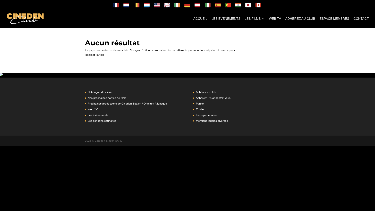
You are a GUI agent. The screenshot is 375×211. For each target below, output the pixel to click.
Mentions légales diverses (212, 120)
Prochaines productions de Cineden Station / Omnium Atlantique (127, 103)
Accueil (200, 18)
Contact (361, 18)
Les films (253, 18)
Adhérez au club (300, 18)
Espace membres (334, 18)
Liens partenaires (206, 115)
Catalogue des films (100, 92)
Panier (200, 103)
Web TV (275, 18)
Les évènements (226, 18)
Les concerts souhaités (102, 120)
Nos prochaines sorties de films (107, 97)
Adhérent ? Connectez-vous (213, 97)
